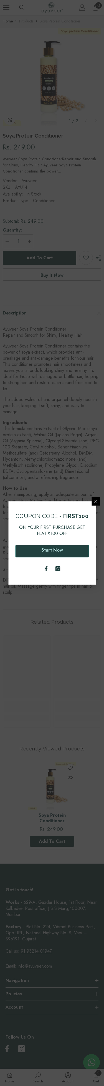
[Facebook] (46, 569)
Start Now (52, 550)
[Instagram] (58, 569)
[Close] (96, 501)
